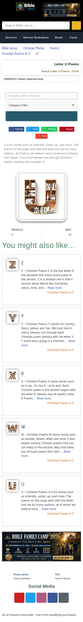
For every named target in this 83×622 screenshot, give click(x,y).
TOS (57, 574)
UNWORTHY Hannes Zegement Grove (24, 79)
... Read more (53, 287)
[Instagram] (41, 598)
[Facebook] (53, 598)
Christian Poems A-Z (16, 54)
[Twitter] (30, 598)
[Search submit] (76, 25)
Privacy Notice (21, 574)
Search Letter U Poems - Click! (60, 71)
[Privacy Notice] (6, 575)
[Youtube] (19, 598)
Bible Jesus (9, 48)
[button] (7, 6)
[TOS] (48, 575)
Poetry (54, 48)
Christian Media (33, 48)
